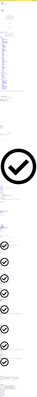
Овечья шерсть (3, 45)
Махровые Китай (3, 62)
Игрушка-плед (2, 57)
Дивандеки (3, 54)
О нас (1, 9)
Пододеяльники (3, 68)
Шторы (1, 72)
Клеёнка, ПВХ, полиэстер (4, 78)
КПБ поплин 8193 (1, 292)
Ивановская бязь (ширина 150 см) (5, 42)
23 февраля (3, 59)
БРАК (2, 85)
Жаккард (3, 64)
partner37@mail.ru (10, 241)
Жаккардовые (3, 75)
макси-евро (2, 133)
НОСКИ (3, 87)
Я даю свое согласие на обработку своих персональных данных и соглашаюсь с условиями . (11, 313)
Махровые (3, 40)
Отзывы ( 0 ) (2, 186)
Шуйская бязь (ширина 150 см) (5, 41)
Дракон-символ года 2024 (4, 86)
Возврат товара (2, 10)
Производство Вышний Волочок (5, 61)
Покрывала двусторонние (4, 88)
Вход (9, 27)
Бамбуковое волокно (4, 44)
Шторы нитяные (3, 73)
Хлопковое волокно (4, 46)
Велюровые (3, 53)
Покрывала (2, 52)
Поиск (9, 15)
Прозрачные (3, 77)
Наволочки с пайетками (4, 81)
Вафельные (3, 60)
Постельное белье (2, 38)
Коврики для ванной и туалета (4, 80)
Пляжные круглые (3, 55)
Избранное (10, 23)
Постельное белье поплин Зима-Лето (5, 39)
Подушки (2, 48)
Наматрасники (3, 67)
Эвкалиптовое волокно (4, 47)
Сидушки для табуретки (4, 83)
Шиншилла (3, 56)
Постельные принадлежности (3, 66)
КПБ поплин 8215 (1, 325)
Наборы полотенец (2, 63)
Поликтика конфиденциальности (4, 4)
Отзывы (2, 3)
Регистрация (11, 27)
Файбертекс (3, 50)
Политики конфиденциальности (19, 313)
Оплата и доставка (2, 2)
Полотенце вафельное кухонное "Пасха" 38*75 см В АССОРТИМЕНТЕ (4, 227)
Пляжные (3, 58)
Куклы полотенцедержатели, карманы (4, 74)
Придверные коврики (4, 82)
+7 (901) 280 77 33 (1, 32)
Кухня (2, 65)
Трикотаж (2, 69)
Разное (1, 79)
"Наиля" (3, 76)
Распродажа (2, 84)
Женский (3, 70)
